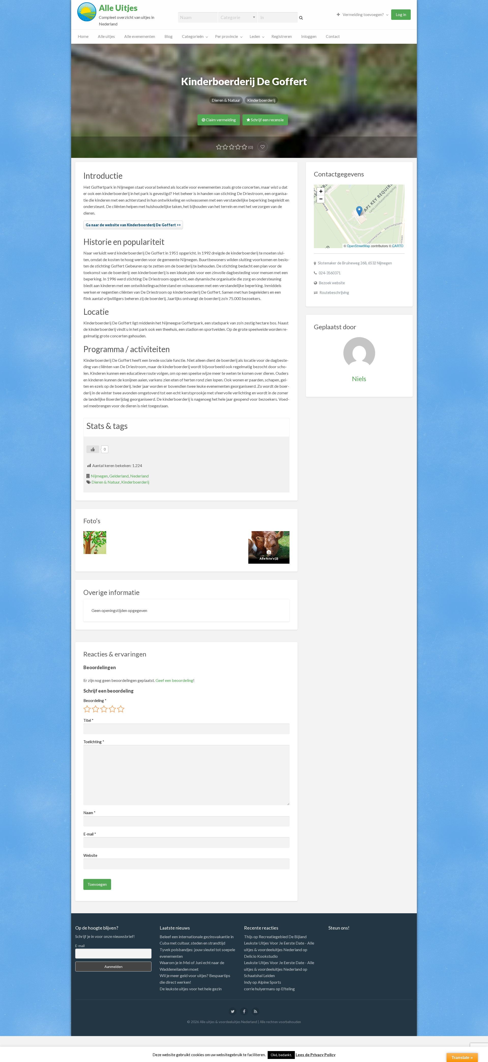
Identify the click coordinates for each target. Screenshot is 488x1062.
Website (90, 855)
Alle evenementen (139, 36)
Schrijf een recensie (267, 119)
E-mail (89, 834)
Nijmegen (99, 475)
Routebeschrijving (334, 292)
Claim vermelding (220, 119)
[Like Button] (92, 449)
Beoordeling (94, 700)
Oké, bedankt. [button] (281, 1055)
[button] (359, 211)
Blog (168, 36)
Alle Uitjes (118, 8)
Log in (401, 14)
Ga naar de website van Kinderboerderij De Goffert (131, 225)
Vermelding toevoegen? (363, 14)
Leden (255, 36)
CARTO (397, 245)
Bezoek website (332, 283)
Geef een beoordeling (174, 680)
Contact (333, 36)
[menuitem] (361, 15)
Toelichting (93, 741)
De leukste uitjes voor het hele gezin (191, 988)
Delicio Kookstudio (261, 956)
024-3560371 (330, 273)
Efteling (288, 988)
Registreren (281, 36)
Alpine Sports (269, 982)
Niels (359, 378)
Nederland (139, 475)
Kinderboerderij (261, 100)
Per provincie (226, 36)
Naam (89, 812)
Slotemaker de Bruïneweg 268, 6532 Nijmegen (355, 263)
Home (83, 36)
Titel (88, 720)
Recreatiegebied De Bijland (283, 936)
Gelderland (119, 475)
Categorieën (193, 36)
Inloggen (308, 36)
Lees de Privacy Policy (316, 1054)
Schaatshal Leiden (259, 975)
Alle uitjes (106, 36)
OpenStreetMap (358, 245)
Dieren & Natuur (226, 100)
